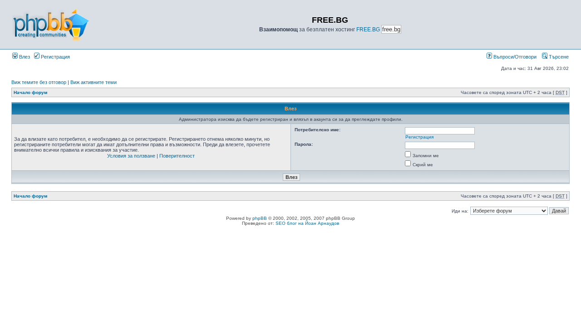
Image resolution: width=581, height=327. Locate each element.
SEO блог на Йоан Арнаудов (307, 223)
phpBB (259, 218)
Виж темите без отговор (38, 82)
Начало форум (30, 92)
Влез (24, 56)
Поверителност (177, 156)
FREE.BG (368, 29)
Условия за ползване (131, 156)
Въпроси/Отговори (514, 56)
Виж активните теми (93, 82)
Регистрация (54, 56)
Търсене (558, 56)
